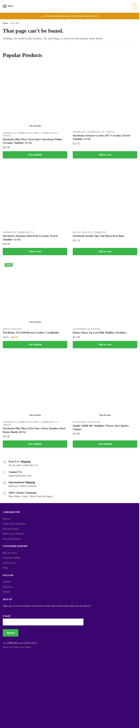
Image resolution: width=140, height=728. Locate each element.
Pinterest (7, 586)
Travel (7, 136)
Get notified (35, 154)
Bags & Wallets (82, 232)
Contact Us (9, 562)
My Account (10, 552)
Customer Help (11, 557)
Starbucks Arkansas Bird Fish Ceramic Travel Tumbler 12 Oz (30, 237)
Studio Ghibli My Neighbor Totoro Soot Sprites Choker (101, 427)
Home (5, 23)
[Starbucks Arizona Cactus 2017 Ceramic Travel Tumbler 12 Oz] (105, 96)
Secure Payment (12, 538)
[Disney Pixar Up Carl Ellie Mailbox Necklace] (105, 293)
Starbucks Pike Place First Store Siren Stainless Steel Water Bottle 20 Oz (34, 430)
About (6, 518)
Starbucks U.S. (50, 133)
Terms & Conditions (14, 523)
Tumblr (7, 581)
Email (7, 615)
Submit (10, 632)
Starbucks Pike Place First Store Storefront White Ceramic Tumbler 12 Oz (32, 141)
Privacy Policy (11, 528)
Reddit (6, 591)
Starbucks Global (28, 133)
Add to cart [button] (105, 154)
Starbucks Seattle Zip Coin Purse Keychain (98, 235)
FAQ (5, 567)
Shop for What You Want (17, 647)
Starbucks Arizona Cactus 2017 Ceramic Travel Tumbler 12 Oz (101, 137)
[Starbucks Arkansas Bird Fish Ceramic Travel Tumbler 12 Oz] (35, 196)
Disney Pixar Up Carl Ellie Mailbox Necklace (100, 332)
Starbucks (9, 133)
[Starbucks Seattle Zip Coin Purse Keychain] (105, 196)
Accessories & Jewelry (86, 329)
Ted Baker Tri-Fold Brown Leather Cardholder (31, 332)
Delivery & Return (13, 533)
